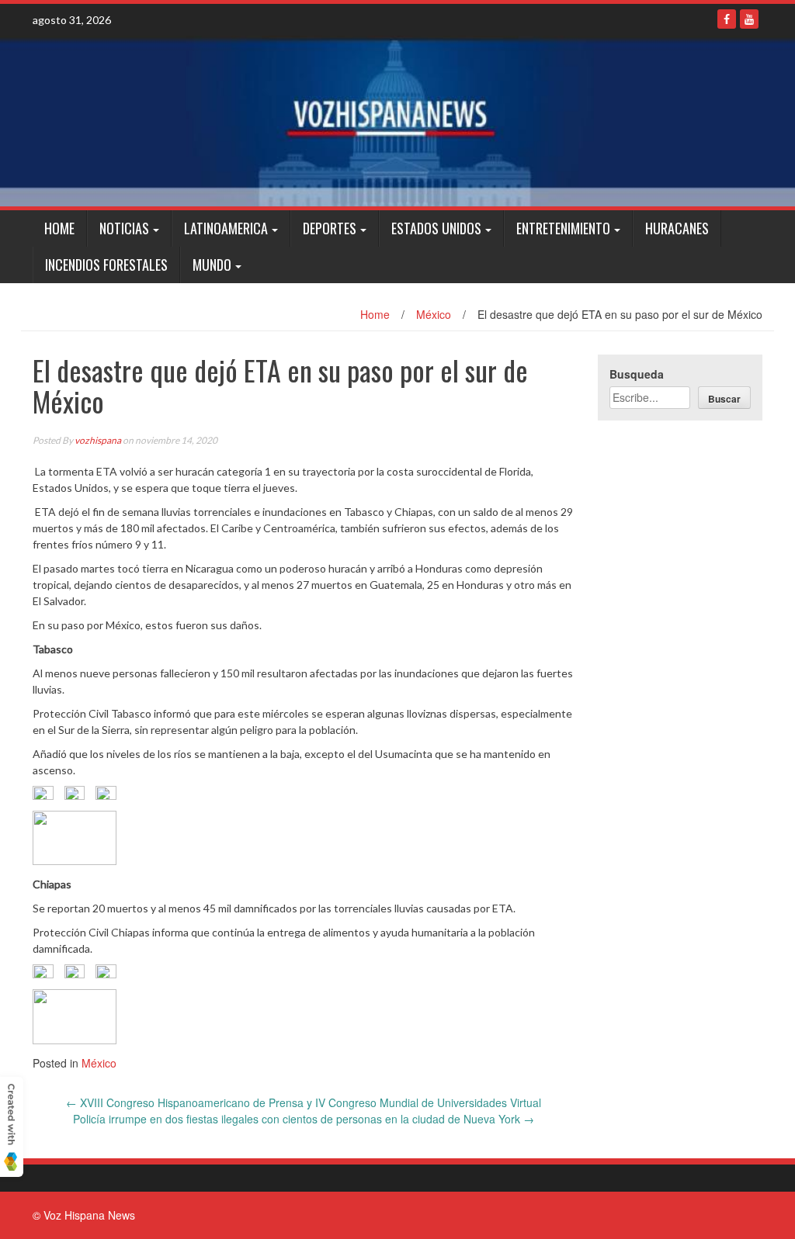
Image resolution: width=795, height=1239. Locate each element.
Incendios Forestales (106, 264)
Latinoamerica (226, 228)
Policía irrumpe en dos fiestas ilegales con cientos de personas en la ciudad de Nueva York (303, 1119)
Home (59, 228)
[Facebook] (726, 19)
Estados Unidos (436, 228)
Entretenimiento (563, 228)
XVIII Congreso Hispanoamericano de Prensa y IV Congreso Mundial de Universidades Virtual (303, 1102)
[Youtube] (749, 19)
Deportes (329, 228)
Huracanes (677, 228)
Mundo (212, 264)
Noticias (124, 228)
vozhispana (98, 440)
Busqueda (636, 374)
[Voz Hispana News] (397, 121)
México (433, 314)
